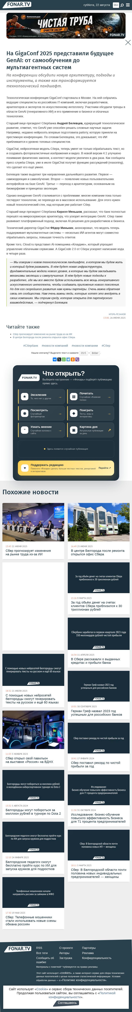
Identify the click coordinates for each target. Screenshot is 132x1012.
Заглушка (65, 958)
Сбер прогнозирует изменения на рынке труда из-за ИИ (42, 334)
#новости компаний (55, 346)
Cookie (41, 989)
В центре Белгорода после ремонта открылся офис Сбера (44, 337)
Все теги (42, 953)
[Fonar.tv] (16, 4)
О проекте (66, 948)
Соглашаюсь (67, 1003)
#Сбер (106, 346)
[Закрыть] (128, 42)
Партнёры (89, 948)
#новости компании (85, 346)
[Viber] (77, 359)
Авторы (64, 953)
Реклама (88, 953)
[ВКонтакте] (55, 359)
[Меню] (128, 5)
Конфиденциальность (96, 958)
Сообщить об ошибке (45, 960)
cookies (66, 973)
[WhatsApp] (64, 359)
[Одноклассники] (73, 359)
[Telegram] (68, 359)
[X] (59, 359)
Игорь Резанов (117, 314)
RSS (39, 948)
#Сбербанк (30, 346)
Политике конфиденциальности (83, 980)
